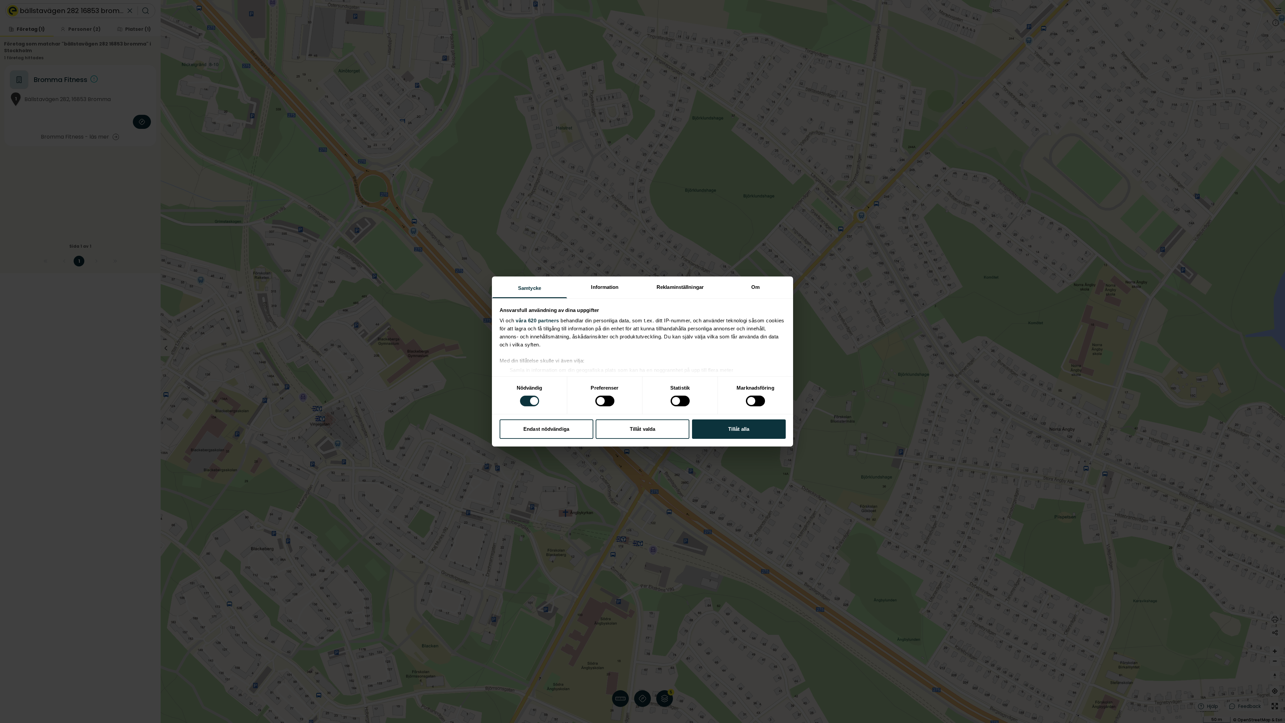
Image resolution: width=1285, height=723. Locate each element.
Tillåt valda (642, 429)
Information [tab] (604, 287)
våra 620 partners (537, 320)
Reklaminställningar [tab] (680, 287)
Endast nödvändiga (546, 429)
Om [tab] (755, 287)
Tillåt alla (738, 429)
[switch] (604, 401)
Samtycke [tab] (529, 288)
